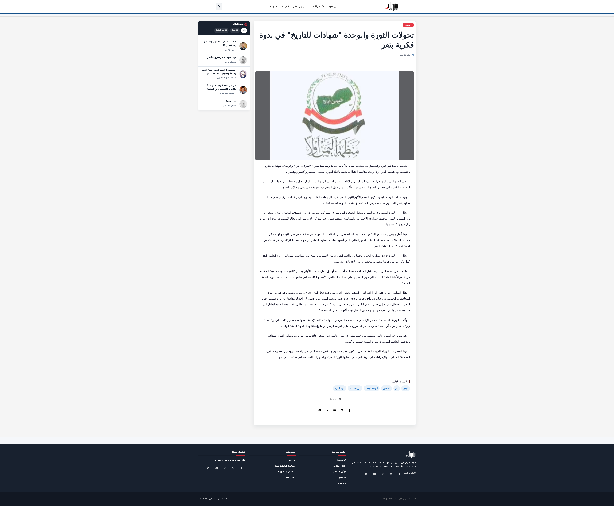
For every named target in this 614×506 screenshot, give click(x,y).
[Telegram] (320, 409)
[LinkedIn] (335, 409)
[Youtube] (374, 474)
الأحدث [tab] (234, 30)
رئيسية (408, 25)
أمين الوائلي (230, 50)
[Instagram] (383, 474)
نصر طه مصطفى (228, 94)
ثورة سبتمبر (355, 388)
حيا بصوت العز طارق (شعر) (221, 58)
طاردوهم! (231, 101)
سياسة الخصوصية (285, 466)
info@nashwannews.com (228, 460)
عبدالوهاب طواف (228, 106)
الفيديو (285, 6)
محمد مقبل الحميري (226, 78)
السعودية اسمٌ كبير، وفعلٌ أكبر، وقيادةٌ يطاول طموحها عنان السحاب (219, 73)
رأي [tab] (244, 30)
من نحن (291, 460)
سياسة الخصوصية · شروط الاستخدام (214, 499)
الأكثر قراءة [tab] (221, 30)
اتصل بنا (291, 478)
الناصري (386, 388)
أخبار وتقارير (317, 6)
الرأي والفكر (299, 6)
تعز (396, 388)
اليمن (405, 388)
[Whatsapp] (327, 409)
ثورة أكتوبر (339, 388)
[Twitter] (342, 409)
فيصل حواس (230, 62)
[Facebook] (350, 409)
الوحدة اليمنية (372, 388)
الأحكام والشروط (286, 472)
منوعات (273, 6)
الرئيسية (333, 6)
